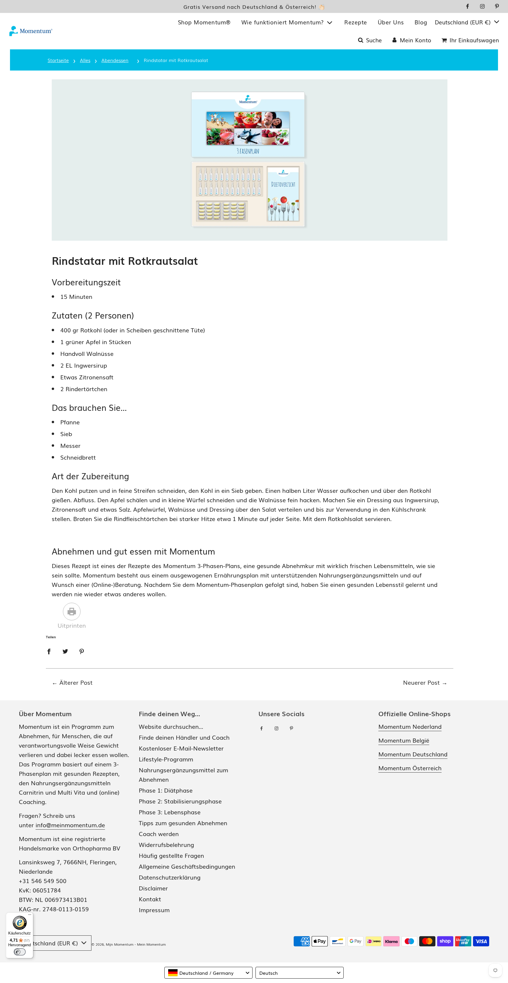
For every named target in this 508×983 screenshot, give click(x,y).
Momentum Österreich (410, 767)
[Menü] (29, 916)
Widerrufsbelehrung (166, 844)
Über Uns (391, 22)
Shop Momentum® (204, 22)
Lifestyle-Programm (166, 758)
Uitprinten (72, 625)
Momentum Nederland (410, 726)
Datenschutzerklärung (169, 877)
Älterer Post (76, 682)
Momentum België (403, 740)
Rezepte (355, 22)
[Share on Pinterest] (81, 650)
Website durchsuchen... (171, 726)
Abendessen (114, 59)
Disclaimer (153, 887)
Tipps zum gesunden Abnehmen (183, 822)
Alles (85, 59)
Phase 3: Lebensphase (169, 811)
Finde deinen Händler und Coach (184, 737)
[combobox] (208, 973)
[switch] (20, 951)
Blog (421, 22)
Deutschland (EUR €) (463, 22)
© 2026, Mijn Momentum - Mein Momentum (128, 944)
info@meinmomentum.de (70, 824)
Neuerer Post (421, 682)
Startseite (58, 59)
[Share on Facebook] (48, 650)
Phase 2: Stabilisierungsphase (180, 800)
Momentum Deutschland (412, 753)
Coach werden (159, 833)
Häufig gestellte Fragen (171, 855)
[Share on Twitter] (65, 650)
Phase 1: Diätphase (166, 790)
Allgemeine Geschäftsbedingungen (187, 866)
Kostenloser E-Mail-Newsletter (181, 747)
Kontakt (150, 898)
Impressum (154, 909)
